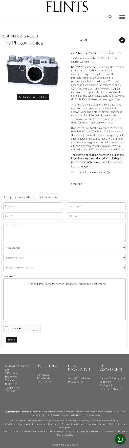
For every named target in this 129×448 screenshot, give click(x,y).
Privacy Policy (75, 381)
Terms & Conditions (79, 378)
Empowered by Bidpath (65, 444)
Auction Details (27, 197)
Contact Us (43, 374)
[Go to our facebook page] (8, 402)
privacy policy (67, 435)
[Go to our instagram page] (94, 183)
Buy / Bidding (44, 381)
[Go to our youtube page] (15, 402)
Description (9, 197)
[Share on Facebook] (87, 183)
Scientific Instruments (111, 388)
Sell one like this (48, 197)
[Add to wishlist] (122, 40)
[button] (120, 439)
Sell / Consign (44, 378)
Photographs (107, 385)
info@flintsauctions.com (15, 424)
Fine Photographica (22, 42)
